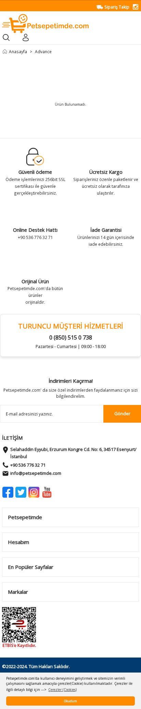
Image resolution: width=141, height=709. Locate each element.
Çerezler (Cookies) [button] (62, 689)
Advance (43, 51)
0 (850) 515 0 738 (70, 337)
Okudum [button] (70, 701)
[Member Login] (25, 37)
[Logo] (45, 23)
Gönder (122, 413)
